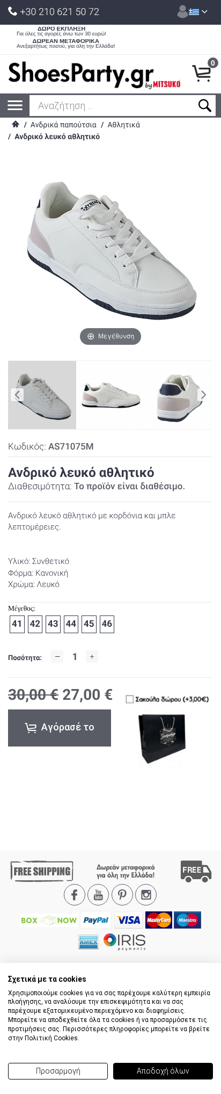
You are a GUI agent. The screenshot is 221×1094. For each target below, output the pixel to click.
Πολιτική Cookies (51, 1038)
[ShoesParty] (94, 74)
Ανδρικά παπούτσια (64, 125)
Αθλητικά (123, 125)
